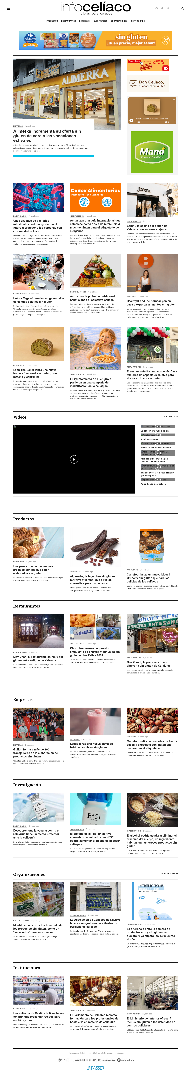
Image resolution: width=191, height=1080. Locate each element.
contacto (110, 1053)
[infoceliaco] (96, 8)
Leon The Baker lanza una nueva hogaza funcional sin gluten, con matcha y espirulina (35, 373)
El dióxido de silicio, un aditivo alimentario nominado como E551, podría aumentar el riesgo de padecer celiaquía (95, 839)
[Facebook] (156, 8)
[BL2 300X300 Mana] (152, 152)
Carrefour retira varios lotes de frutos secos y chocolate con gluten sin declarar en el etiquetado (152, 744)
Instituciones (138, 21)
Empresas (84, 21)
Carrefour (131, 585)
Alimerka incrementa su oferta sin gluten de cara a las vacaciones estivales (47, 135)
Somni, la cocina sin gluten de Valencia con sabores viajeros (147, 227)
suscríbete (102, 1053)
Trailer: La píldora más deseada (156, 447)
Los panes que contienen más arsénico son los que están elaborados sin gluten (33, 569)
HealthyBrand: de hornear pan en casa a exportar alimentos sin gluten (151, 302)
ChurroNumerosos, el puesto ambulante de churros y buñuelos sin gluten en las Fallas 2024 (95, 651)
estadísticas (119, 1053)
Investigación (100, 21)
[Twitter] (162, 8)
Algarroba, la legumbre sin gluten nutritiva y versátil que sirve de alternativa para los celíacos (92, 579)
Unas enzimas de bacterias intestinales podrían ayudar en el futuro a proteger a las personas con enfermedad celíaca (37, 225)
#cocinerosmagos (149, 439)
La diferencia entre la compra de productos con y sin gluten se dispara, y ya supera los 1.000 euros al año (151, 934)
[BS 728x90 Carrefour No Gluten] (95, 40)
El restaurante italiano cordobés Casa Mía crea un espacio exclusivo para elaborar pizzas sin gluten (152, 374)
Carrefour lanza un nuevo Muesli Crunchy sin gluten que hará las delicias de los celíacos (148, 577)
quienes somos (74, 1053)
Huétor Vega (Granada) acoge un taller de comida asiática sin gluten (38, 300)
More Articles (168, 873)
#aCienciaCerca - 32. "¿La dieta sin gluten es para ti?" (157, 474)
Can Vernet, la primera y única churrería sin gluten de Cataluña (148, 663)
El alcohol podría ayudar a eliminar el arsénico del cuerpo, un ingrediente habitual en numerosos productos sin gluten (152, 840)
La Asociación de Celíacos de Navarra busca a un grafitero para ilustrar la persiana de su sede (95, 923)
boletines (84, 1053)
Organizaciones (119, 21)
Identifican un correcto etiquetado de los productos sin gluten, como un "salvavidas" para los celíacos (38, 928)
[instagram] (168, 8)
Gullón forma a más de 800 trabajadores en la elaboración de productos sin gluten (35, 752)
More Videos (169, 416)
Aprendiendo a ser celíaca (153, 483)
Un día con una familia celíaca (155, 430)
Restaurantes (68, 21)
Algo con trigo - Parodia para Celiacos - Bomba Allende (154, 460)
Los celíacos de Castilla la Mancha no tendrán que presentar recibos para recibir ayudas (38, 1016)
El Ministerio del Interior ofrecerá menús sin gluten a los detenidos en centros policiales (151, 1021)
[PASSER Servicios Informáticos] (95, 1068)
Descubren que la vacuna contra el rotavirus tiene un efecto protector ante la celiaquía (36, 833)
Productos (52, 21)
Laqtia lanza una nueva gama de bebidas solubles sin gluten (91, 745)
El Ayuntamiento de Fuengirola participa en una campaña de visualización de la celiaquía (90, 382)
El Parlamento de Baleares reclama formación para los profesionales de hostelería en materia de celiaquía (94, 1018)
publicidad (93, 1053)
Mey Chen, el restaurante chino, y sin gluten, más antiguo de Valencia (38, 658)
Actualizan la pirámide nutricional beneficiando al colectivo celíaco (92, 298)
